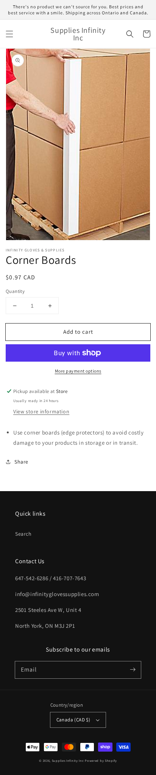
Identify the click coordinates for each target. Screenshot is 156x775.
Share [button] (21, 461)
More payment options (78, 371)
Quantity (15, 291)
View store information (41, 411)
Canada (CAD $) (73, 719)
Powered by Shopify (101, 760)
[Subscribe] (132, 669)
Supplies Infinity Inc (68, 760)
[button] (9, 34)
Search (23, 533)
